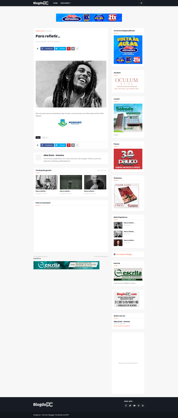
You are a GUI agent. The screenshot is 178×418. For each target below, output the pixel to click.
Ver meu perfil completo (122, 326)
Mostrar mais (101, 170)
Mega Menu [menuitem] (65, 3)
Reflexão (49, 31)
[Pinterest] (69, 48)
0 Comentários (55, 42)
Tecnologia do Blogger (124, 254)
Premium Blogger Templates (52, 415)
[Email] (73, 48)
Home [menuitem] (55, 3)
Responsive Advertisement (128, 363)
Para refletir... (41, 191)
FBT (67, 415)
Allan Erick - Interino (54, 155)
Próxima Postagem (100, 256)
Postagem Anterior (41, 256)
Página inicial (40, 31)
